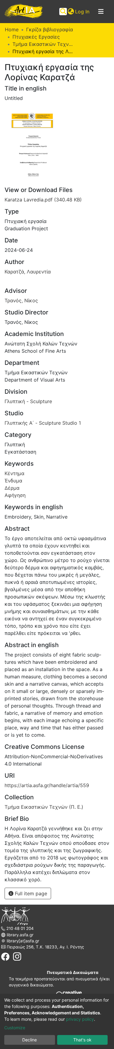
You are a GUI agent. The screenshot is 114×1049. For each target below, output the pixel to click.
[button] (70, 11)
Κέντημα (14, 473)
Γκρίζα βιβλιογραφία (49, 29)
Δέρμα (12, 488)
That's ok (82, 1039)
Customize (14, 1027)
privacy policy (80, 1019)
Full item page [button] (30, 893)
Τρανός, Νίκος (21, 300)
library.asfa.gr (19, 934)
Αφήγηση (15, 495)
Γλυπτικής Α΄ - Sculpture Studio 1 (43, 423)
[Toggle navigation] (100, 11)
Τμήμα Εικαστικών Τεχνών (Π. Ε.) (42, 44)
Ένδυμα (13, 481)
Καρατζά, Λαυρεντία (28, 272)
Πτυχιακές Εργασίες (36, 37)
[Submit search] (63, 11)
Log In (82, 12)
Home (12, 29)
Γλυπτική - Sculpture (28, 401)
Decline (29, 1039)
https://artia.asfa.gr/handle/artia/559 (47, 785)
